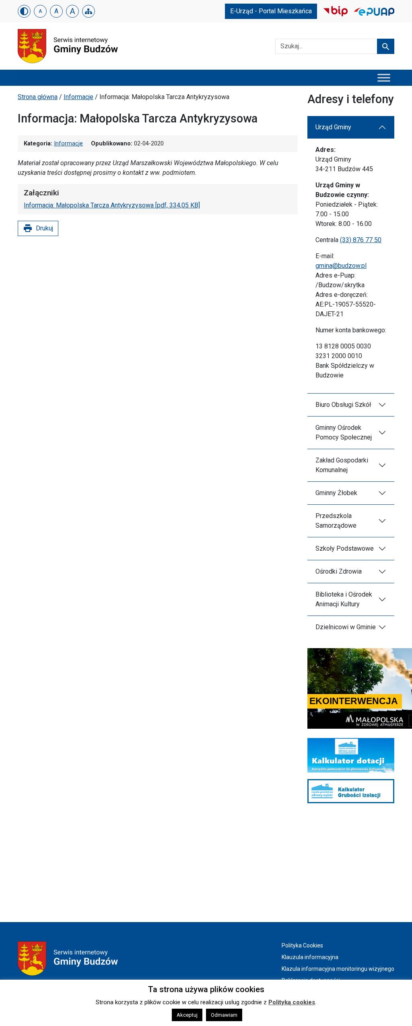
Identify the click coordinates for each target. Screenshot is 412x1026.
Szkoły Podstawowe (344, 548)
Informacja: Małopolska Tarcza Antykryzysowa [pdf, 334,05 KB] (112, 205)
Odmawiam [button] (224, 1015)
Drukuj (38, 228)
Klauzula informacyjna (310, 957)
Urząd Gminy (333, 127)
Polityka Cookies (302, 945)
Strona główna (38, 97)
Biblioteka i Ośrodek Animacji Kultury (343, 599)
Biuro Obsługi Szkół (343, 404)
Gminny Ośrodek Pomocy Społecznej (343, 432)
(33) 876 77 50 (360, 240)
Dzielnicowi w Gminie (345, 627)
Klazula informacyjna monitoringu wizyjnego (338, 969)
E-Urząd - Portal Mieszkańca (271, 11)
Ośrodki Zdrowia (338, 571)
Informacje (78, 97)
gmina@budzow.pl (341, 265)
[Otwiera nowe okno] (335, 11)
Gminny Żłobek (336, 493)
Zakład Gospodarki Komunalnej (341, 465)
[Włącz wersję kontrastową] (24, 11)
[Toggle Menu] (383, 77)
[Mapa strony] (88, 11)
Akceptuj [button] (187, 1015)
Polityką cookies (291, 1002)
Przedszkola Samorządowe (335, 520)
